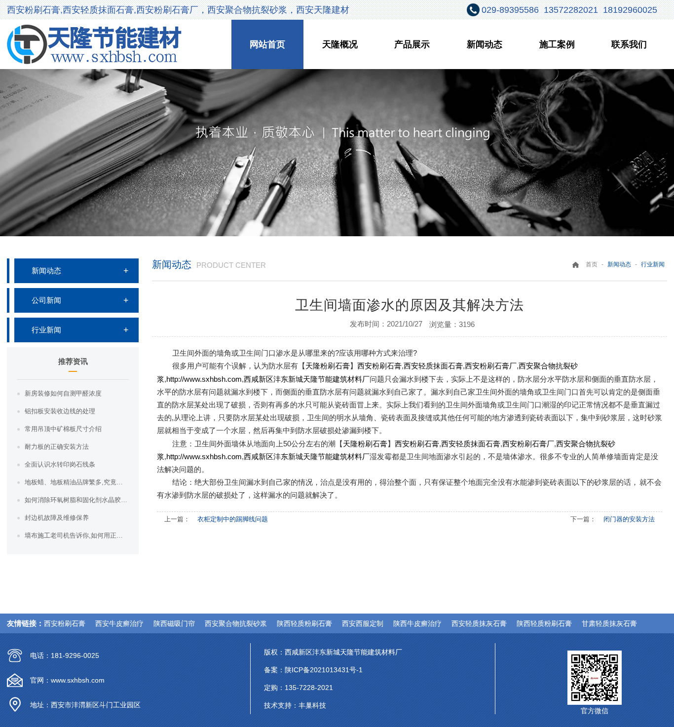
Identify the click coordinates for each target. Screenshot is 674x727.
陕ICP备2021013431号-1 (324, 670)
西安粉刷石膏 (64, 623)
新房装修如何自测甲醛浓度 (63, 393)
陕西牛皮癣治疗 (417, 623)
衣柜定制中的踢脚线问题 (232, 519)
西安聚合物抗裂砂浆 (236, 623)
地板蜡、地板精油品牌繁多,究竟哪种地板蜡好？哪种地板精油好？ (77, 482)
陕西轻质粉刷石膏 (304, 623)
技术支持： (281, 705)
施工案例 (557, 44)
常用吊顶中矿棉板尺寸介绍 (63, 429)
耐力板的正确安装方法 (57, 446)
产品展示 (412, 44)
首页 (592, 264)
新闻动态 (484, 44)
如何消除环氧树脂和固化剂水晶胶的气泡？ (77, 500)
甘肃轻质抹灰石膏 (609, 623)
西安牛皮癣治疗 (119, 623)
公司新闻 (46, 300)
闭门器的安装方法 (629, 519)
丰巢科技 (312, 705)
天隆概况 (340, 44)
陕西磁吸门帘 (174, 623)
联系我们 (629, 44)
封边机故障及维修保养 (57, 517)
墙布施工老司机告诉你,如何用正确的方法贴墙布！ (77, 535)
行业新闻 (46, 330)
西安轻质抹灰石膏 (479, 623)
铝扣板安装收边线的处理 (60, 411)
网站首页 (267, 44)
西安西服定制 (362, 623)
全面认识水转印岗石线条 (60, 464)
